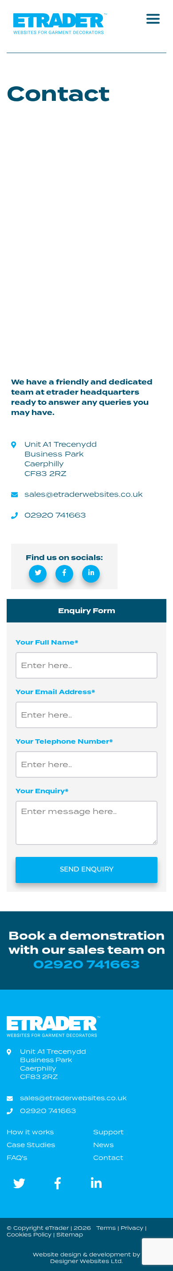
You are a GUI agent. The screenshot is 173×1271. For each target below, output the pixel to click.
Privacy (132, 1228)
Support (108, 1132)
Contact (108, 1157)
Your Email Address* (55, 692)
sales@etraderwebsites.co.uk (83, 494)
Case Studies (31, 1144)
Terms (106, 1228)
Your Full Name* (47, 642)
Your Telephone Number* (64, 741)
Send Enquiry (87, 870)
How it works (30, 1132)
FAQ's (17, 1157)
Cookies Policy (29, 1234)
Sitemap (69, 1234)
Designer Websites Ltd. (86, 1261)
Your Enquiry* (42, 791)
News (103, 1144)
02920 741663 (55, 515)
